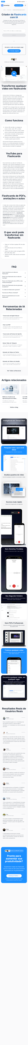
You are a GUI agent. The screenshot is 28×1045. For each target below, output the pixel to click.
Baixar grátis (22, 1)
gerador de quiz (6, 221)
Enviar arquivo (14, 51)
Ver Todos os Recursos (14, 370)
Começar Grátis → (14, 875)
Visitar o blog (14, 407)
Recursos (9, 9)
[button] (14, 49)
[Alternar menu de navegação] (25, 5)
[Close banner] (26, 1)
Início (5, 9)
